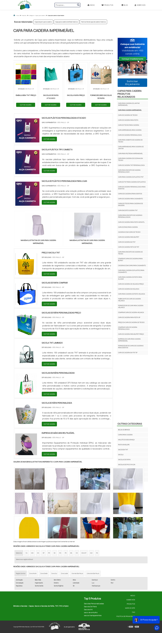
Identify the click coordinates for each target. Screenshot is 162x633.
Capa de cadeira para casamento (130, 199)
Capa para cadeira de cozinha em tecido (130, 159)
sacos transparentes (93, 615)
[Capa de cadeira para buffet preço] (62, 527)
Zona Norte (32, 573)
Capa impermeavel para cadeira (129, 130)
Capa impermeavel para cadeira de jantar (131, 148)
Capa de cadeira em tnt (126, 242)
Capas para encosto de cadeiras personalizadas (130, 216)
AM (91, 553)
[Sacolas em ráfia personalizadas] (26, 393)
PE (66, 553)
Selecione (19, 553)
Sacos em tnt (123, 450)
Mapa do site (130, 608)
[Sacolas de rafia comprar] (26, 303)
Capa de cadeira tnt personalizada (131, 165)
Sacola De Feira (90, 606)
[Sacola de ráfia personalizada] (26, 423)
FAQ (133, 612)
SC (55, 553)
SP (43, 553)
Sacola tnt (88, 609)
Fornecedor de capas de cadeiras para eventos (130, 347)
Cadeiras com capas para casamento (132, 265)
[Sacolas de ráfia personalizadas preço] (26, 333)
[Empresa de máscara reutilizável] (26, 453)
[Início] (25, 5)
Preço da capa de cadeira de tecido (131, 322)
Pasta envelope (124, 445)
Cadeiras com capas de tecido (129, 232)
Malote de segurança (126, 440)
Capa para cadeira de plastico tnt (130, 177)
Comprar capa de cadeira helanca (131, 312)
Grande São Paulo (77, 573)
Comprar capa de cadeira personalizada (127, 328)
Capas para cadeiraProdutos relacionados (130, 93)
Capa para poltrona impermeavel (130, 154)
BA (71, 553)
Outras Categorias (130, 423)
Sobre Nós (141, 5)
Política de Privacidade (125, 616)
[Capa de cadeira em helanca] (128, 479)
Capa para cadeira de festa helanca (66, 22)
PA (97, 553)
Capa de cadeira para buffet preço (131, 334)
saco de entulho (91, 612)
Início (92, 5)
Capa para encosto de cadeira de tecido (130, 253)
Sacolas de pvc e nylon (126, 465)
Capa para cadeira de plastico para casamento (131, 271)
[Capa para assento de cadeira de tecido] (30, 527)
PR (49, 553)
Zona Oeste (43, 573)
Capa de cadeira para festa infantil (131, 222)
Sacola (120, 455)
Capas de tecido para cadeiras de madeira (130, 204)
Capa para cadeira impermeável (130, 110)
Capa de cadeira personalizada (130, 135)
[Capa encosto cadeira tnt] (62, 479)
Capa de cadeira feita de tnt (128, 247)
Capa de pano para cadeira (43, 22)
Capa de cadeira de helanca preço (131, 284)
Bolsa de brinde (124, 430)
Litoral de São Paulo (93, 573)
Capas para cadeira (125, 435)
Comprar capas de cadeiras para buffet (130, 260)
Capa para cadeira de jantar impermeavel (129, 104)
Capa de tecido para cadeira (128, 125)
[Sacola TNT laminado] (26, 363)
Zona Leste (64, 573)
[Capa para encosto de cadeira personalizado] (30, 503)
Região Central (20, 573)
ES (38, 553)
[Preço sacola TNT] (26, 273)
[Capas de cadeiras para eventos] (95, 479)
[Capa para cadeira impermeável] (38, 226)
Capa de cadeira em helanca (128, 289)
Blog (126, 5)
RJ (26, 553)
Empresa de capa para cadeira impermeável (129, 340)
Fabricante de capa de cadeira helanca (93, 22)
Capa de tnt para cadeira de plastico (132, 182)
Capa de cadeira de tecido (127, 115)
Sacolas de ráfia (124, 460)
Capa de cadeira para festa (128, 120)
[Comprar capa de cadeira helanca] (95, 503)
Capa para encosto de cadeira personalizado (129, 171)
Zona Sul (54, 573)
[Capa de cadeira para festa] (30, 479)
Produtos (108, 5)
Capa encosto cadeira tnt (128, 210)
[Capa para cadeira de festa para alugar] (128, 503)
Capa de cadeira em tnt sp (127, 353)
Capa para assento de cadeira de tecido (130, 141)
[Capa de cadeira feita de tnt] (128, 527)
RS (60, 553)
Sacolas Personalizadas (94, 603)
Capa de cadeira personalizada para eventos (132, 188)
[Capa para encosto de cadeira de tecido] (95, 527)
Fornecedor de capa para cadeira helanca (130, 306)
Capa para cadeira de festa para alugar (130, 278)
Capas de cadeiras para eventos (130, 194)
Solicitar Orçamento (132, 82)
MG (32, 553)
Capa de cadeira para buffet (128, 237)
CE (77, 553)
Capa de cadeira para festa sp (129, 317)
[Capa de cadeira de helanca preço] (62, 503)
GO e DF (83, 553)
